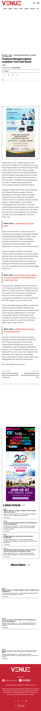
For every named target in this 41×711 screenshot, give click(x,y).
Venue (6, 71)
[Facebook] (4, 75)
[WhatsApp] (17, 75)
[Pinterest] (12, 75)
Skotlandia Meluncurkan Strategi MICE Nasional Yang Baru (30, 375)
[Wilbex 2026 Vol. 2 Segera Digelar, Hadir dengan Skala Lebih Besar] (20, 577)
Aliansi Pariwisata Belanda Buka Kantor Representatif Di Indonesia (10, 375)
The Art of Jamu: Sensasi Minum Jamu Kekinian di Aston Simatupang (20, 523)
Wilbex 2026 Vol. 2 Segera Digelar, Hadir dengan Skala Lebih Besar (19, 511)
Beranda (5, 55)
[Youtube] (26, 701)
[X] (8, 75)
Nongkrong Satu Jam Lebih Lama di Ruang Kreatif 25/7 (18, 536)
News (10, 55)
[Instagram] (18, 701)
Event (5, 509)
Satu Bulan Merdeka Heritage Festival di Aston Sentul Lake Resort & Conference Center (19, 550)
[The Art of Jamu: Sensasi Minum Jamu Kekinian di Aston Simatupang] (20, 607)
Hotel (5, 521)
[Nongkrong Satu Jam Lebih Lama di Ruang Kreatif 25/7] (20, 638)
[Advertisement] (20, 33)
